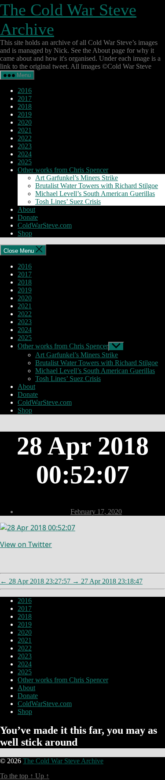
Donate (28, 217)
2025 (25, 162)
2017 (25, 98)
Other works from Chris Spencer (63, 170)
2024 (25, 154)
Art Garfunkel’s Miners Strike (76, 177)
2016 (25, 90)
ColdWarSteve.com (45, 225)
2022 (25, 138)
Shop (25, 233)
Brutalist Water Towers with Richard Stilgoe (96, 185)
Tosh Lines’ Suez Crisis (68, 201)
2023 (25, 146)
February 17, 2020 (96, 511)
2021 (25, 130)
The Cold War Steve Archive (63, 761)
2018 (25, 106)
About (26, 209)
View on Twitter (26, 544)
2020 (25, 122)
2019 (25, 114)
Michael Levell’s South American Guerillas (95, 193)
